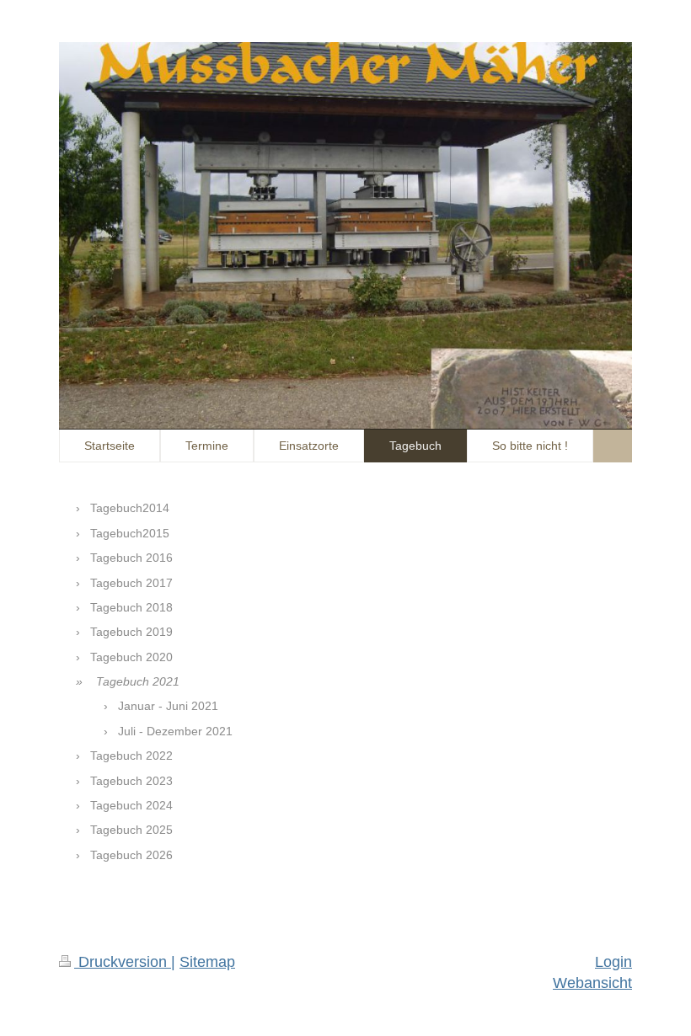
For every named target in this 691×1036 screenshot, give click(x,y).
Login (613, 961)
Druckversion (122, 961)
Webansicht (592, 983)
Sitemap (207, 961)
